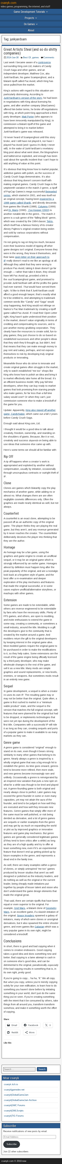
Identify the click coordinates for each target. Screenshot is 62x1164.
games (35, 57)
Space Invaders (25, 915)
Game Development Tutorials (29, 11)
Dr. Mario (13, 210)
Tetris (49, 221)
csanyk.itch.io (11, 1084)
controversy (44, 62)
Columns (43, 206)
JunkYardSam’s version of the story (23, 98)
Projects (29, 18)
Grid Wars (19, 908)
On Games (29, 24)
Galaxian (39, 926)
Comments (48, 57)
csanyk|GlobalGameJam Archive (20, 1100)
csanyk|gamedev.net (14, 1089)
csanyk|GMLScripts (14, 1110)
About (31, 30)
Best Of (27, 57)
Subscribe (12, 1144)
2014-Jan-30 (12, 57)
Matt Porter (28, 116)
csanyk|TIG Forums (14, 1116)
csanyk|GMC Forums (14, 1105)
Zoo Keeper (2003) (38, 210)
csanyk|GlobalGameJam (16, 1095)
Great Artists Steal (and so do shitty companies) (30, 51)
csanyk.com (8, 3)
